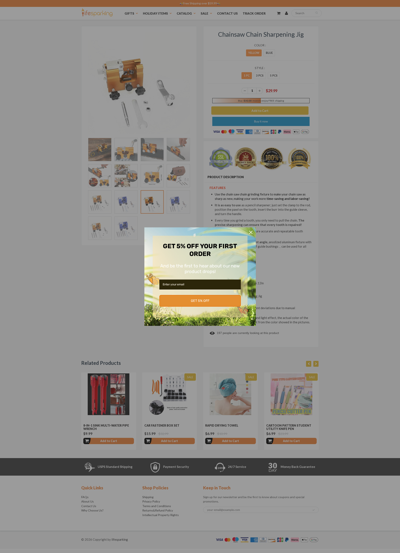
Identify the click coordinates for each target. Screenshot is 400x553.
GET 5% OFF (200, 301)
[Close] (251, 232)
